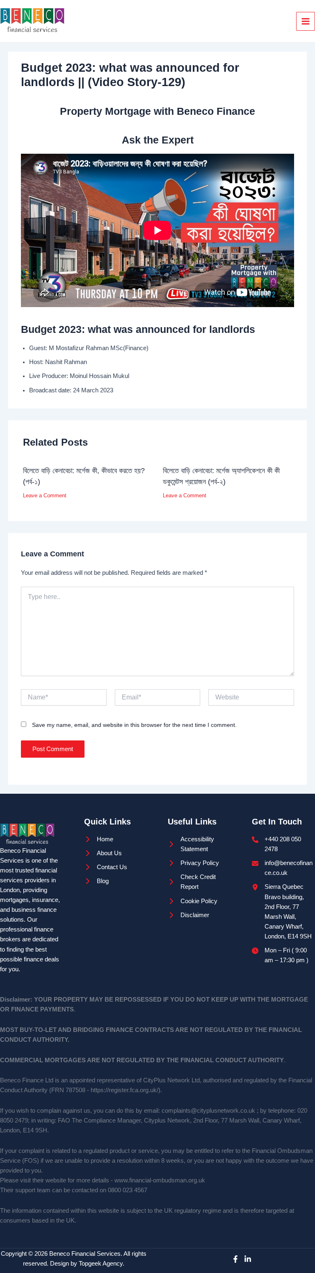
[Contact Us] (105, 867)
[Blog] (96, 881)
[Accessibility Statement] (199, 844)
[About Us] (103, 853)
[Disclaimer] (188, 915)
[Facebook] (235, 1259)
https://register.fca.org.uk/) (125, 1090)
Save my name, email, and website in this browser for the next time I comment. (134, 725)
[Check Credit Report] (199, 882)
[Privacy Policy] (193, 863)
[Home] (98, 839)
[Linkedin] (247, 1259)
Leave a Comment (44, 495)
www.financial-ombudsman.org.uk (159, 1180)
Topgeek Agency (101, 1263)
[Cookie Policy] (192, 901)
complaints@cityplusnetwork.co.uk (208, 1110)
